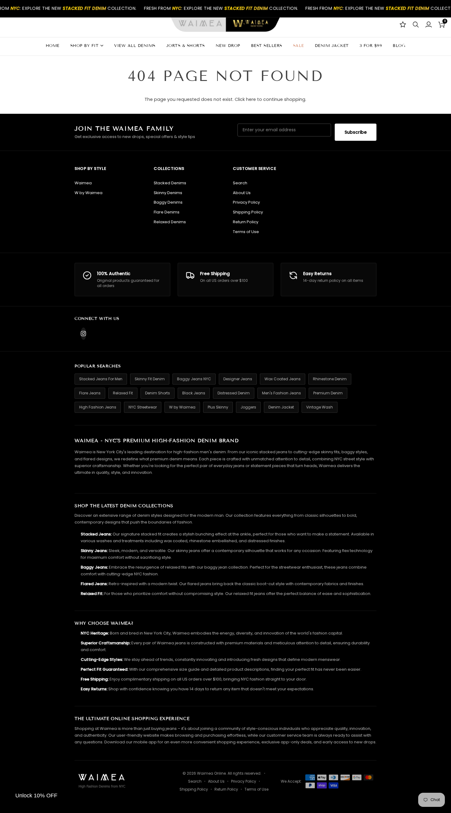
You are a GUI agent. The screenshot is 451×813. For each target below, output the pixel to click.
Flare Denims (166, 212)
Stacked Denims (170, 183)
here (251, 99)
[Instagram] (83, 334)
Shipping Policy (248, 212)
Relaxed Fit (123, 393)
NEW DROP (228, 45)
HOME (53, 45)
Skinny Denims (168, 193)
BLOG (399, 45)
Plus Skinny (218, 407)
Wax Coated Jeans (282, 379)
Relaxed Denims (170, 222)
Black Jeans (193, 393)
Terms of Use (246, 232)
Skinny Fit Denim (150, 379)
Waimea (83, 183)
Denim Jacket (281, 407)
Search (240, 183)
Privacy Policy (246, 202)
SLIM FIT (73, 128)
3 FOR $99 (371, 45)
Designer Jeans (237, 379)
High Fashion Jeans (97, 407)
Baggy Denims (168, 202)
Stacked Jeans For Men (100, 379)
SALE (298, 45)
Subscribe (356, 132)
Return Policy (245, 222)
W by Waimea (88, 193)
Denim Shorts (157, 393)
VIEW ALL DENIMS (135, 45)
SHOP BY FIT (84, 45)
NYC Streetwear (143, 407)
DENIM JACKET (332, 45)
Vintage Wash (319, 407)
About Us (242, 193)
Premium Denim (328, 393)
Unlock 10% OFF (36, 795)
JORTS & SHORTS (185, 45)
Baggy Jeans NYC (194, 379)
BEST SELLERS (266, 45)
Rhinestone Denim (330, 379)
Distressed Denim (234, 393)
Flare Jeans (90, 393)
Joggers (248, 407)
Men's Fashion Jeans (281, 393)
